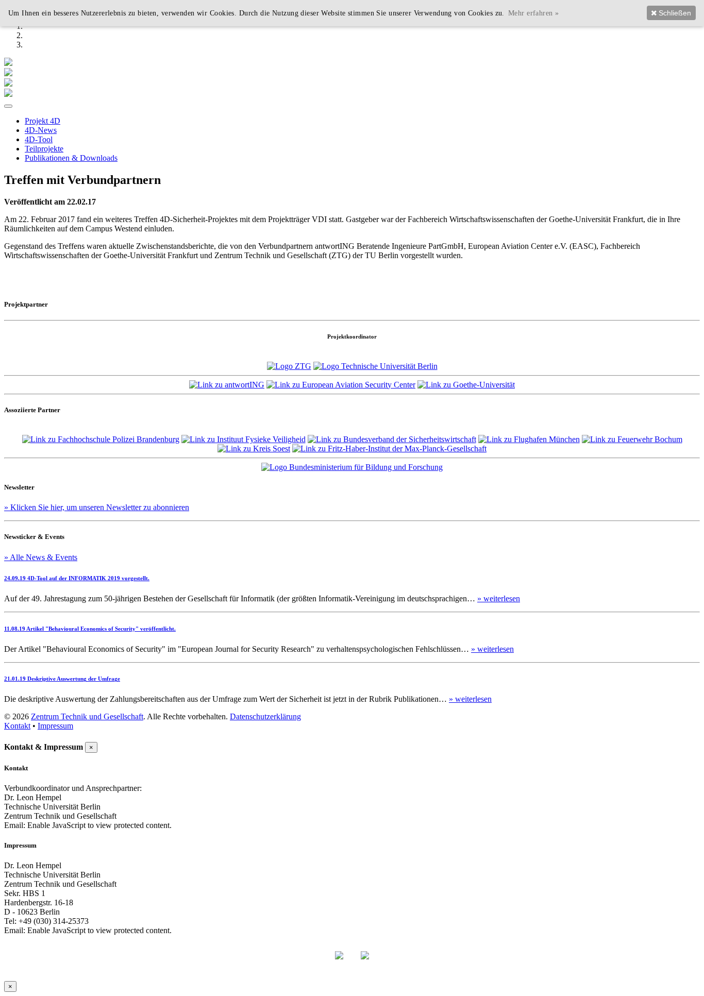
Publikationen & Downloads (71, 158)
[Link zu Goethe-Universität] (466, 384)
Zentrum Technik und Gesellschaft (87, 716)
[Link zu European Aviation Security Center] (340, 384)
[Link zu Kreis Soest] (253, 448)
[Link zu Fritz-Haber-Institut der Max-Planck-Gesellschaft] (389, 448)
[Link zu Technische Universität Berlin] (375, 366)
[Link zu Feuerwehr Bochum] (632, 439)
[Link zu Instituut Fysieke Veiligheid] (243, 439)
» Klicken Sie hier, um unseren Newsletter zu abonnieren (96, 507)
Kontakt (17, 725)
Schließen (674, 13)
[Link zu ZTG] (289, 366)
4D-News (41, 130)
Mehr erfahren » (533, 13)
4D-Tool (39, 139)
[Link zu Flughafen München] (529, 439)
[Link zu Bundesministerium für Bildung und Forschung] (352, 467)
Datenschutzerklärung (265, 716)
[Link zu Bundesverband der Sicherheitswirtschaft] (392, 439)
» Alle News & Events (40, 557)
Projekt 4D (42, 120)
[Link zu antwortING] (226, 384)
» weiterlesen (498, 598)
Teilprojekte (44, 148)
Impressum (55, 725)
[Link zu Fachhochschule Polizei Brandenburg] (100, 439)
